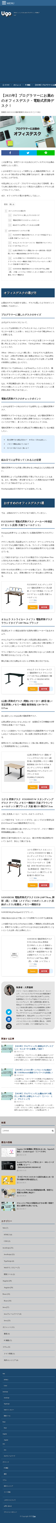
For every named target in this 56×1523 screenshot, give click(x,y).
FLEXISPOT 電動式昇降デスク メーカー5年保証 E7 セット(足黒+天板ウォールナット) (30, 236)
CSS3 (6, 1241)
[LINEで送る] (46, 152)
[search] (53, 1130)
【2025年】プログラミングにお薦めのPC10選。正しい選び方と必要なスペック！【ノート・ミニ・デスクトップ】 (33, 1096)
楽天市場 (44, 607)
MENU (10, 3)
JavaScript (6, 1248)
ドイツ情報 (8, 1354)
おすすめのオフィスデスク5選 (17, 231)
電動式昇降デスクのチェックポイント (24, 220)
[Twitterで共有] (28, 152)
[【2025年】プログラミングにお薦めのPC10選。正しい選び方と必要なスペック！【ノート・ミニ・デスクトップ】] (7, 1096)
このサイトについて (10, 1500)
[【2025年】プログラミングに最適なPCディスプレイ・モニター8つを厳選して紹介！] (7, 1049)
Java (4, 1307)
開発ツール (8, 1274)
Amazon (32, 607)
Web (4, 1228)
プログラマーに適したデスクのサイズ (24, 215)
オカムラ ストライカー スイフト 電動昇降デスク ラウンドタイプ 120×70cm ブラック (30, 244)
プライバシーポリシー (10, 1512)
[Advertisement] (28, 52)
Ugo (6, 13)
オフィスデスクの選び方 (15, 211)
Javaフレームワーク (11, 1314)
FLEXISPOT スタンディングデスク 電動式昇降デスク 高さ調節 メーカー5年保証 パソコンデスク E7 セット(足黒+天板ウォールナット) (40, 591)
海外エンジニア (10, 1360)
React (5, 1294)
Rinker (35, 600)
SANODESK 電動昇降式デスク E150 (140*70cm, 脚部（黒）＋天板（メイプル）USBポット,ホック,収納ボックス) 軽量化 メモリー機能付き (30, 272)
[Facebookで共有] (10, 152)
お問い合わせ (8, 1506)
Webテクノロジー (10, 1268)
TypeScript (8, 1261)
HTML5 (7, 1235)
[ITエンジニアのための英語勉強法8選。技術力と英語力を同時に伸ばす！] (8, 1193)
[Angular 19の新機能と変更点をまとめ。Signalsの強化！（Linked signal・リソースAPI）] (8, 1152)
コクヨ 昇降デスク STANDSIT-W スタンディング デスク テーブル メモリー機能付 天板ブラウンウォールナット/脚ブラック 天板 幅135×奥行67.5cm (30, 261)
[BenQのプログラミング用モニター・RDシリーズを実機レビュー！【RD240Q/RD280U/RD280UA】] (8, 1165)
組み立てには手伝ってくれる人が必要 (24, 225)
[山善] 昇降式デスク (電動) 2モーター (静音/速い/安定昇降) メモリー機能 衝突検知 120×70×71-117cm (29, 252)
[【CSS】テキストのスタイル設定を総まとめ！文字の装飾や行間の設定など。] (8, 1180)
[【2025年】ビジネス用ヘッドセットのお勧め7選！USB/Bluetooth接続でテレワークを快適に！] (7, 1072)
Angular (5, 1281)
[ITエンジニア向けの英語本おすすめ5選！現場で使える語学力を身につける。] (8, 1206)
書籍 (5, 1334)
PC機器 (38, 112)
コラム (5, 1347)
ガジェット (7, 1327)
